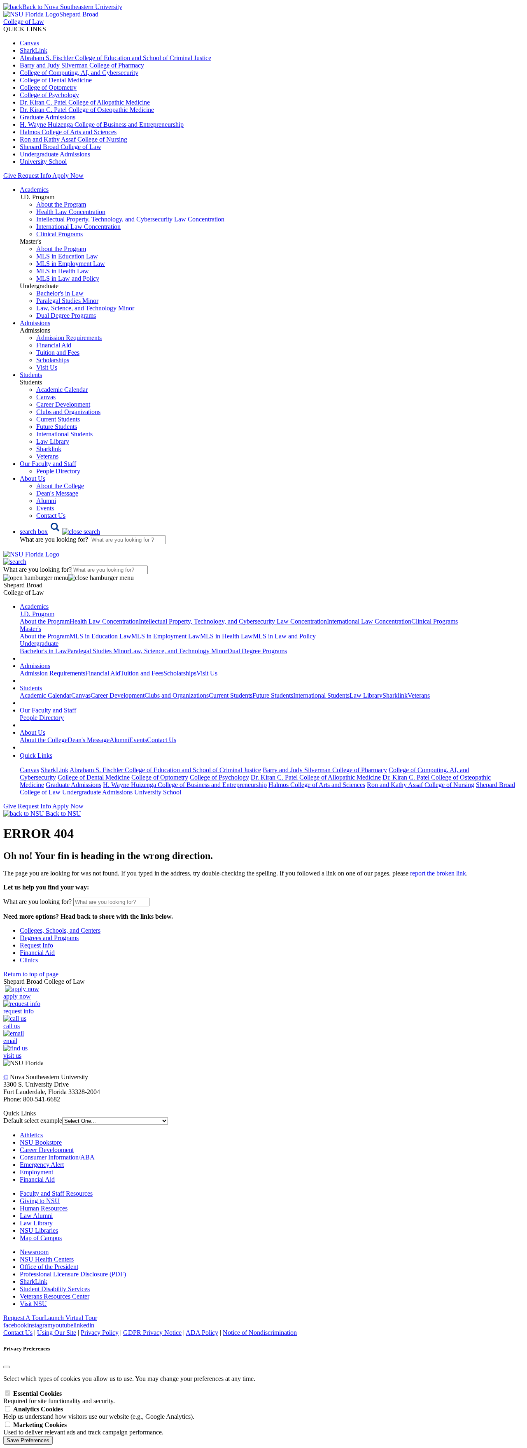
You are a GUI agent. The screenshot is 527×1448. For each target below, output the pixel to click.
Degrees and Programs (49, 937)
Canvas (29, 43)
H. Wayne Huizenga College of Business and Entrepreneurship (102, 124)
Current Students (58, 419)
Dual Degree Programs (66, 315)
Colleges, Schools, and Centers (60, 930)
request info (18, 1011)
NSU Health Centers (47, 1259)
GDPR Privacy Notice (152, 1332)
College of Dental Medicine (56, 80)
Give (9, 175)
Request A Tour (23, 1317)
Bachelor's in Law (60, 293)
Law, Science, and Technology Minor (85, 308)
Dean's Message (57, 493)
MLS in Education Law (67, 256)
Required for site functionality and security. (59, 1397)
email (10, 1040)
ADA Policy (202, 1332)
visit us (12, 1055)
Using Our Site (56, 1332)
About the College (60, 485)
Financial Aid (53, 345)
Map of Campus (41, 1237)
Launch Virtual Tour (70, 1317)
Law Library (52, 441)
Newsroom (34, 1251)
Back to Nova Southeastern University (72, 6)
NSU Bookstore (41, 1142)
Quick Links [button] (36, 755)
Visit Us (46, 367)
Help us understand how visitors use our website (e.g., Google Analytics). (98, 1413)
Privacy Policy (100, 1332)
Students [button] (31, 374)
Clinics (29, 960)
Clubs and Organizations (68, 411)
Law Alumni (36, 1215)
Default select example (32, 1120)
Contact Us (50, 515)
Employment (36, 1172)
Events (45, 508)
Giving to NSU (40, 1200)
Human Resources (44, 1208)
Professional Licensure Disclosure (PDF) (73, 1274)
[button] (60, 531)
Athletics (31, 1134)
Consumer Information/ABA (57, 1157)
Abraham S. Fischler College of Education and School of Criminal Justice (115, 57)
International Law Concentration (78, 226)
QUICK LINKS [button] (24, 29)
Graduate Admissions (47, 117)
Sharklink (48, 448)
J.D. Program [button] (37, 613)
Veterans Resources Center (54, 1296)
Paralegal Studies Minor (67, 300)
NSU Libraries (39, 1230)
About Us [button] (32, 478)
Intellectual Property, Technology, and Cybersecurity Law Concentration (130, 219)
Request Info (34, 175)
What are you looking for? (55, 539)
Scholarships (52, 359)
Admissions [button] (35, 322)
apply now (17, 996)
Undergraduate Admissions (55, 154)
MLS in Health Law (62, 271)
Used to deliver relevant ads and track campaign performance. (83, 1428)
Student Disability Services (55, 1288)
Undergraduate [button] (39, 643)
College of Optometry (48, 87)
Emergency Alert (42, 1164)
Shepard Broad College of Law (60, 146)
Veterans (47, 456)
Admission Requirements (69, 337)
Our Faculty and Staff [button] (48, 463)
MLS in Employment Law (70, 263)
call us (11, 1025)
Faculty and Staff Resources (56, 1193)
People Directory (58, 471)
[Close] (6, 1367)
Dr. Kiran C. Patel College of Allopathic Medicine (85, 102)
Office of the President (49, 1266)
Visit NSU (33, 1303)
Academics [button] (34, 189)
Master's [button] (30, 628)
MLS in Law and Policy (67, 278)
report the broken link (438, 873)
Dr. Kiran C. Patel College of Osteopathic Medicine (87, 109)
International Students (64, 434)
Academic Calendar (62, 389)
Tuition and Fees (57, 352)
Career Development (63, 404)
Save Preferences (28, 1440)
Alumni (46, 500)
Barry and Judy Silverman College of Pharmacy (82, 65)
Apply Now (68, 175)
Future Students (56, 426)
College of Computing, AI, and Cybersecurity (79, 72)
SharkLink (33, 50)
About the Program (61, 204)
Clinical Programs (59, 233)
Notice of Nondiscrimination (260, 1332)
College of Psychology (49, 94)
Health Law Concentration (70, 211)
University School (43, 161)
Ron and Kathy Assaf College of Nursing (73, 139)
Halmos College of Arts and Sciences (68, 131)
